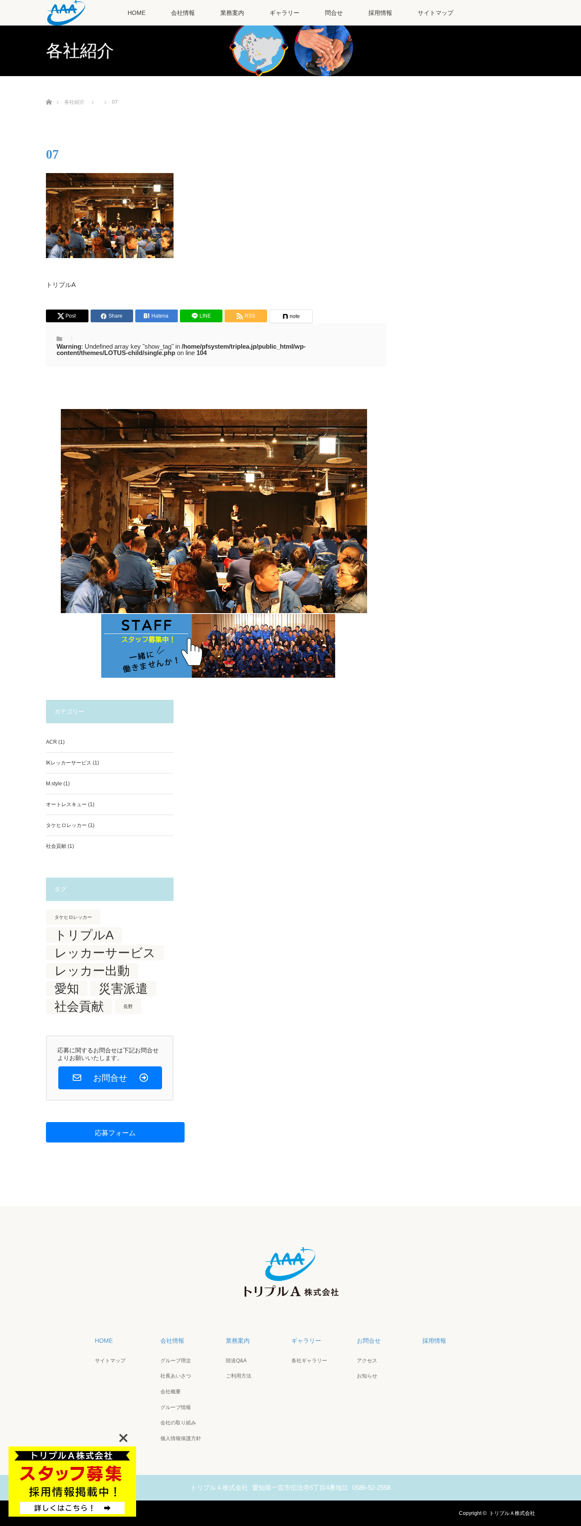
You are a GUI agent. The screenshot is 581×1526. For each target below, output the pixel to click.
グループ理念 (175, 1361)
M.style (54, 784)
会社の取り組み (178, 1423)
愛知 (66, 988)
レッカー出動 (92, 970)
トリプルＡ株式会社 (512, 1513)
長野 (128, 1006)
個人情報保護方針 (180, 1438)
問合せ (334, 12)
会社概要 (170, 1392)
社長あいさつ (175, 1376)
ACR (51, 742)
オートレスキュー (66, 804)
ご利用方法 (238, 1376)
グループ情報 (175, 1407)
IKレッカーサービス (68, 763)
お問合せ (369, 1340)
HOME (136, 12)
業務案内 (232, 12)
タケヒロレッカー (66, 825)
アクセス (367, 1361)
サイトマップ (435, 12)
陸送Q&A (236, 1361)
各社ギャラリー (309, 1361)
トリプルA (84, 935)
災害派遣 (123, 988)
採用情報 (380, 12)
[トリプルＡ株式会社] (290, 1296)
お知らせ (367, 1376)
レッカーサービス (105, 953)
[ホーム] (48, 92)
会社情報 (183, 12)
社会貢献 (56, 846)
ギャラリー (284, 12)
